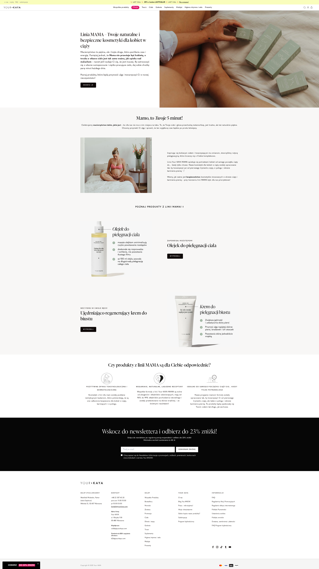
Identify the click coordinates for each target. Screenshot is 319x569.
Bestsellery (148, 501)
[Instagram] (217, 547)
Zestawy (147, 509)
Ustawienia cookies (218, 513)
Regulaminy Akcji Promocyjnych (223, 501)
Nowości (148, 505)
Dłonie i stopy (150, 521)
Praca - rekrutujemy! (185, 505)
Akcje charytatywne (185, 509)
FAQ (16, 2)
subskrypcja (24, 2)
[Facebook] (213, 547)
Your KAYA (183, 493)
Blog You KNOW (184, 501)
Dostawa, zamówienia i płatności (223, 521)
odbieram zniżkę (187, 449)
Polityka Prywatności (219, 509)
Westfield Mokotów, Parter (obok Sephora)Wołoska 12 (90, 500)
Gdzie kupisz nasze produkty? (189, 513)
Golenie (147, 525)
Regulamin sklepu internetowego (223, 505)
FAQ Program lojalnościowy (221, 525)
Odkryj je (88, 85)
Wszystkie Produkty (152, 497)
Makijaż (147, 541)
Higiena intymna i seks (152, 537)
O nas (180, 497)
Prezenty (148, 545)
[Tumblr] (226, 547)
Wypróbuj (175, 256)
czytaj (12, 2)
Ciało (146, 517)
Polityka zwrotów (218, 517)
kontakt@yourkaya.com (119, 506)
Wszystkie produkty (121, 7)
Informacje (218, 493)
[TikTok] (221, 547)
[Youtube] (230, 547)
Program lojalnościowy (186, 521)
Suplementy (149, 533)
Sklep (147, 493)
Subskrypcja (182, 517)
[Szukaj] (304, 7)
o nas (6, 2)
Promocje (148, 513)
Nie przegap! (184, 2)
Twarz (147, 529)
